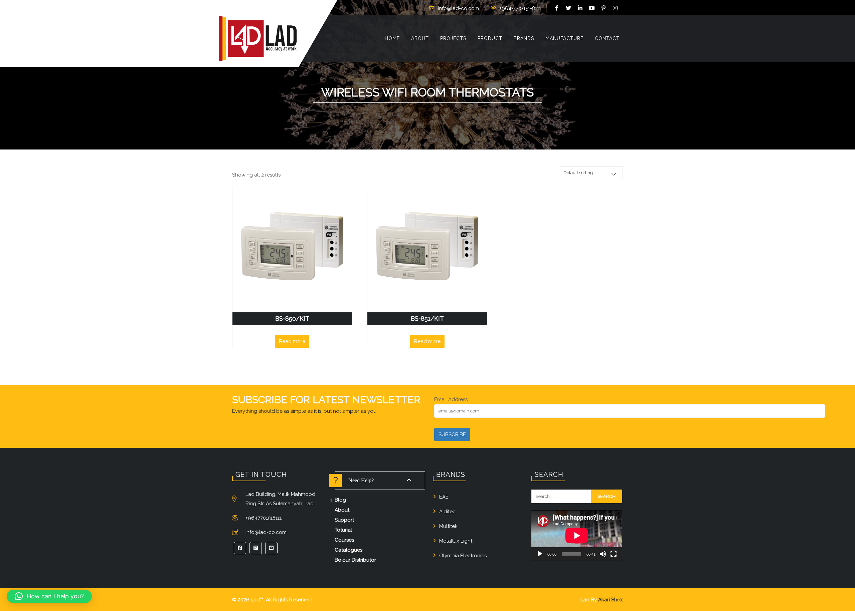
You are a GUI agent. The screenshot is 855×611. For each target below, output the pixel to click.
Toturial (343, 530)
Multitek (448, 526)
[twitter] (569, 8)
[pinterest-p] (605, 8)
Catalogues (348, 550)
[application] (576, 535)
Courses (344, 540)
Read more (292, 341)
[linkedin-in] (581, 8)
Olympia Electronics (463, 556)
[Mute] (603, 554)
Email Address (451, 399)
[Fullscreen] (613, 554)
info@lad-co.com (458, 8)
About (342, 510)
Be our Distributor (355, 560)
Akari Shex (610, 600)
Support (344, 520)
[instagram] (616, 8)
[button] (49, 596)
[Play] (540, 554)
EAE (444, 497)
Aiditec (447, 512)
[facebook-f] (558, 8)
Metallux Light (455, 541)
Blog (340, 500)
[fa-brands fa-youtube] (593, 8)
